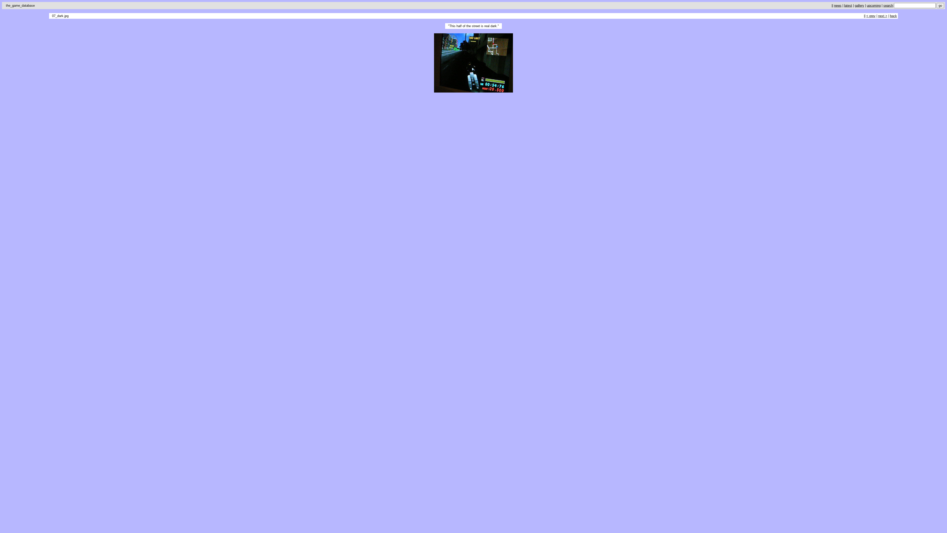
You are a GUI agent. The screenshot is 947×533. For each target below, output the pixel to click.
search (888, 5)
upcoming (874, 5)
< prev (870, 16)
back (893, 16)
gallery (859, 5)
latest (848, 5)
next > (882, 16)
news (837, 5)
